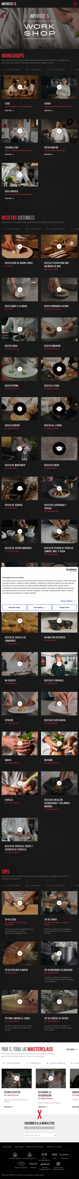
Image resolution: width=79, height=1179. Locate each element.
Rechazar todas (14, 607)
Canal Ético (7, 1147)
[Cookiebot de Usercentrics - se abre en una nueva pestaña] (68, 569)
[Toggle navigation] (75, 4)
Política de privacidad (35, 1147)
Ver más (70, 1049)
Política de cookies (54, 1147)
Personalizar (38, 607)
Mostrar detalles (67, 601)
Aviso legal (19, 1147)
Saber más (8, 110)
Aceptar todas (64, 607)
